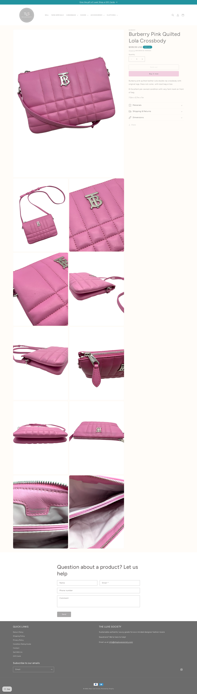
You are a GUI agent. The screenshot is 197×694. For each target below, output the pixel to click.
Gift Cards (17, 656)
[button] (72, 15)
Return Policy (18, 632)
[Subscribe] (51, 669)
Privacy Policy (18, 640)
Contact (16, 648)
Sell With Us (17, 652)
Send (64, 614)
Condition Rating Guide (22, 644)
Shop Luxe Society (95, 688)
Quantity (132, 54)
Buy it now (153, 74)
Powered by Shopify (107, 688)
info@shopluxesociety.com (121, 642)
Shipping (132, 50)
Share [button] (133, 125)
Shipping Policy (19, 636)
